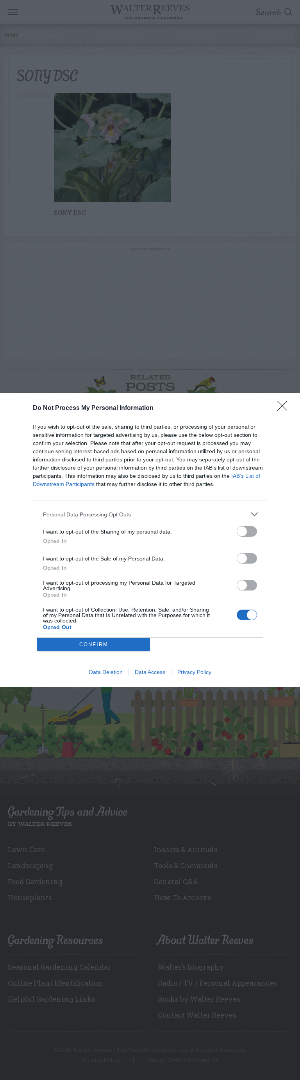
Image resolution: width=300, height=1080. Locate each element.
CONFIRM (93, 644)
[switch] (247, 531)
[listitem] (150, 514)
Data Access (150, 672)
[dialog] (150, 540)
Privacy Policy (194, 672)
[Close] (284, 408)
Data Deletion (106, 672)
